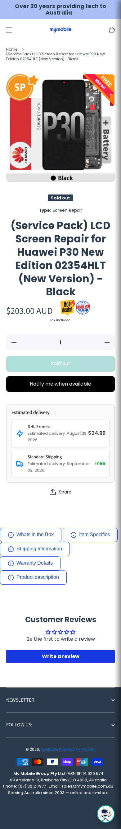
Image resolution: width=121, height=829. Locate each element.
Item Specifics (94, 534)
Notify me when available (60, 383)
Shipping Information (39, 548)
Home (11, 49)
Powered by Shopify (77, 749)
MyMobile (49, 749)
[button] (112, 30)
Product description (37, 577)
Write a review (60, 656)
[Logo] (60, 29)
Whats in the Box (35, 534)
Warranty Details (34, 563)
